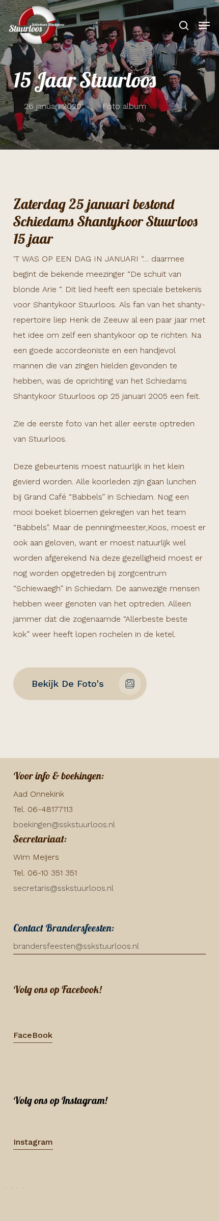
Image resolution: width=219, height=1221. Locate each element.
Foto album (124, 106)
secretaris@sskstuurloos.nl (63, 888)
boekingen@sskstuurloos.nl (64, 824)
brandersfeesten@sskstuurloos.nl (76, 946)
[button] (204, 25)
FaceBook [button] (32, 1035)
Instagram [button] (33, 1142)
